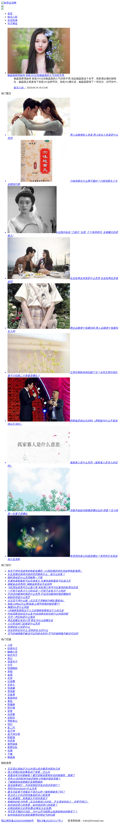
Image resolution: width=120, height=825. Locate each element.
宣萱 (10, 711)
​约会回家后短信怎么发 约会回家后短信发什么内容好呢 (38, 613)
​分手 (10, 665)
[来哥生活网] (8, 2)
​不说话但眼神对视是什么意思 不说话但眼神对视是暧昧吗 (39, 594)
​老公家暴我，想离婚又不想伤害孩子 (28, 798)
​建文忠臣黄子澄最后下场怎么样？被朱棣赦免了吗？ (36, 791)
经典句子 (13, 648)
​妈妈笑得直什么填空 (19, 597)
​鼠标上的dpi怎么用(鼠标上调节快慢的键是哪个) (34, 604)
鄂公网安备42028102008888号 (17, 820)
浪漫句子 (13, 661)
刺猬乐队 (13, 747)
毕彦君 (11, 740)
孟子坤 (11, 730)
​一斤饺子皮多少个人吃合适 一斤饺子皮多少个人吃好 (37, 590)
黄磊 (10, 701)
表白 (10, 658)
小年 (10, 645)
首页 (10, 13)
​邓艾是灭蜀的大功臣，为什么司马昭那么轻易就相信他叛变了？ (43, 811)
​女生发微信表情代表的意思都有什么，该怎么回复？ (36, 574)
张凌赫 (11, 688)
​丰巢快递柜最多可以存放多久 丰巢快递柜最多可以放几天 (39, 580)
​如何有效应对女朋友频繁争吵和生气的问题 (31, 815)
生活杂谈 (13, 20)
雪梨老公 (13, 721)
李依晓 (11, 691)
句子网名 (13, 23)
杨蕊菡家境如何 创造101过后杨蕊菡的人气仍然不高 (36, 75)
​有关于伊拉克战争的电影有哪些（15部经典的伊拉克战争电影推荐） (45, 571)
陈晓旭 (11, 737)
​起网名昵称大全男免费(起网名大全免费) (30, 808)
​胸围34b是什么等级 (18, 607)
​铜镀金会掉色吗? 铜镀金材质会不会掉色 (30, 584)
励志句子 (13, 655)
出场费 (11, 681)
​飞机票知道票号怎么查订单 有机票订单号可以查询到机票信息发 (43, 587)
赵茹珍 (11, 717)
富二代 (11, 727)
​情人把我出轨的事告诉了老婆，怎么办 (29, 772)
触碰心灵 (13, 651)
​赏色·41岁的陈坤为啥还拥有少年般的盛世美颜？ (34, 778)
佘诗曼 (11, 714)
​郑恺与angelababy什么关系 (22, 788)
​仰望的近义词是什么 (19, 627)
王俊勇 (11, 694)
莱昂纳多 (13, 744)
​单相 (10, 671)
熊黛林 (11, 704)
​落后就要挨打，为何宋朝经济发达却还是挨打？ (34, 785)
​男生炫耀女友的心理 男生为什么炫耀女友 (30, 620)
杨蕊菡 (11, 757)
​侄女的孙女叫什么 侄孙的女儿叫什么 (28, 630)
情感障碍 (13, 668)
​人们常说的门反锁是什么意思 (24, 623)
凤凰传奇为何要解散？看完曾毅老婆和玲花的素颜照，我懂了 (41, 775)
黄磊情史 (13, 698)
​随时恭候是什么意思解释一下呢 (25, 577)
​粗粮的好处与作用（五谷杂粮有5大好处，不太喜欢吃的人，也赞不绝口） (48, 801)
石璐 (10, 750)
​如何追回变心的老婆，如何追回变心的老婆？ (33, 805)
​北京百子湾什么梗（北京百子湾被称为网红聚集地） (36, 600)
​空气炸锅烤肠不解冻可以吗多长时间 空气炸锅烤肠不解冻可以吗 (43, 633)
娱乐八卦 (13, 17)
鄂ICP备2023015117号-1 (50, 820)
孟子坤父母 (14, 734)
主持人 (11, 684)
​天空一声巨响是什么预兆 (21, 617)
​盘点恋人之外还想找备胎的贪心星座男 (29, 795)
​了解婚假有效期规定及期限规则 (25, 782)
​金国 (10, 674)
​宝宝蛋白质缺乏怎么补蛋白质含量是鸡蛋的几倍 (34, 768)
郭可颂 (11, 707)
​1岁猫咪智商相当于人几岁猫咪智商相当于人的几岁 (36, 610)
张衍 (10, 724)
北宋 (10, 678)
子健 (10, 754)
